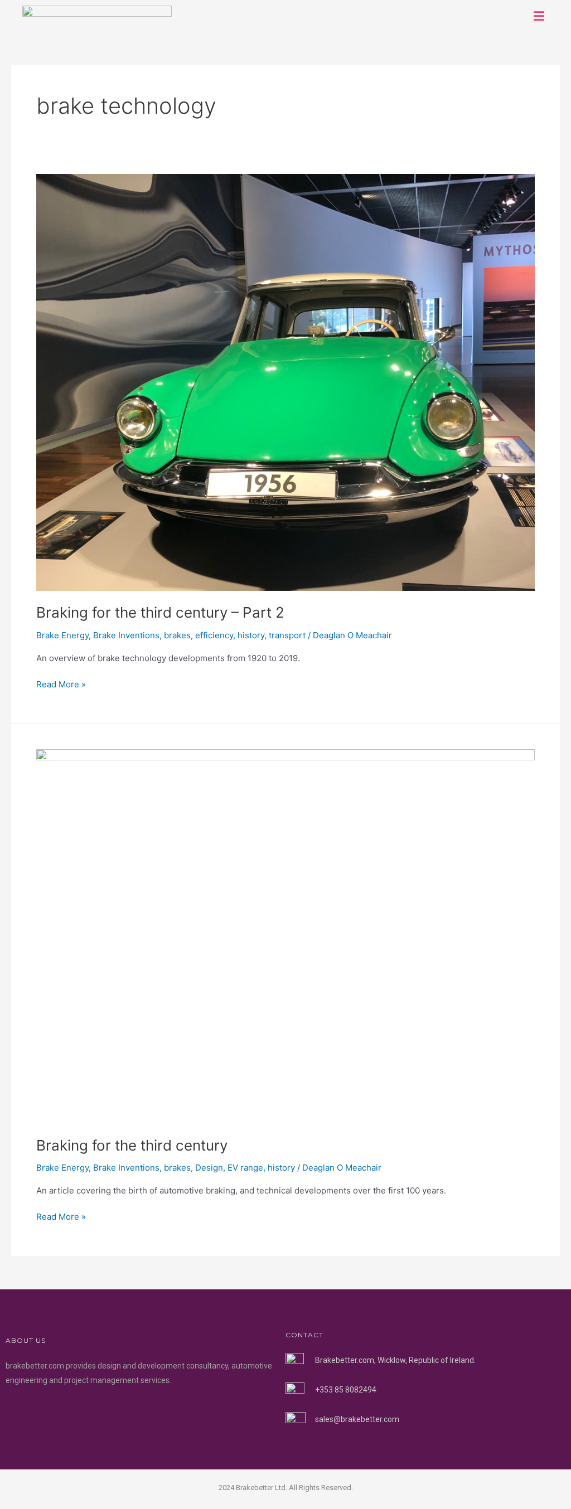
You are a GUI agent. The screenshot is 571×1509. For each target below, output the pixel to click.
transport (287, 635)
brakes (177, 635)
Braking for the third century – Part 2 (160, 612)
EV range (245, 1167)
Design (209, 1167)
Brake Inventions (126, 635)
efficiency (214, 635)
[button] (539, 16)
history (251, 635)
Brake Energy (62, 635)
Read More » (61, 684)
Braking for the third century (132, 1145)
